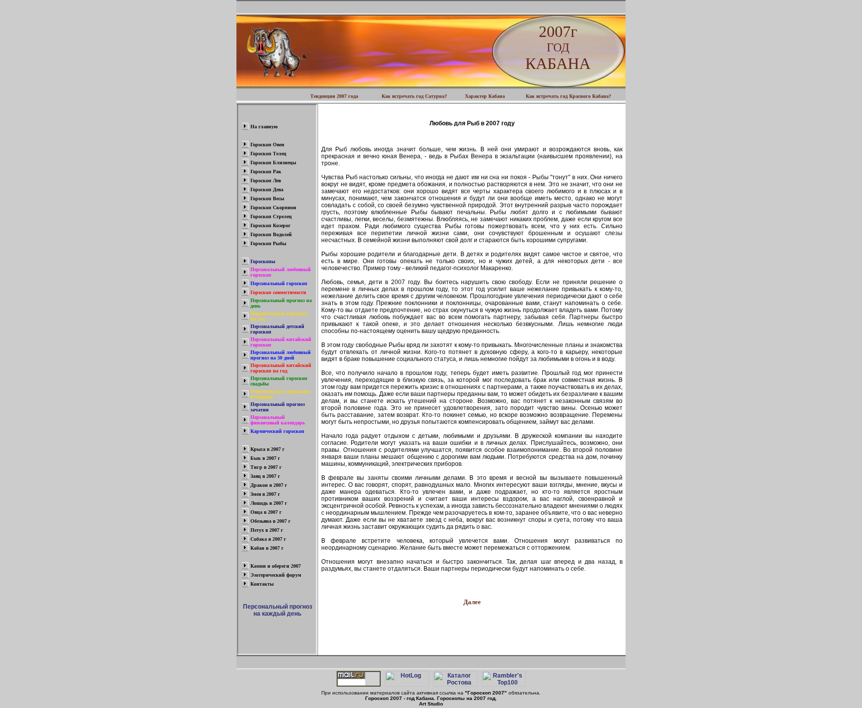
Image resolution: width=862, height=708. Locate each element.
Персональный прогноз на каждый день (277, 610)
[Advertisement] (472, 627)
